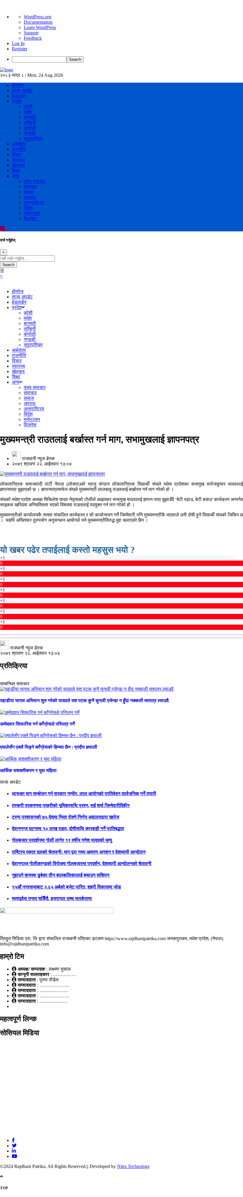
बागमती (30, 117)
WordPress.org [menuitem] (37, 16)
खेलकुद (18, 165)
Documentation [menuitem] (38, 22)
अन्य (15, 175)
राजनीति (19, 149)
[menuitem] (127, 59)
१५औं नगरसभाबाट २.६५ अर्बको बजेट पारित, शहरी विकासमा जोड (66, 886)
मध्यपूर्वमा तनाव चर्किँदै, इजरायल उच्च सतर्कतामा (52, 898)
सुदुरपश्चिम (33, 138)
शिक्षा (16, 170)
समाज (29, 191)
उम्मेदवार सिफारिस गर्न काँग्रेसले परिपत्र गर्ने (37, 723)
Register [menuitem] (19, 48)
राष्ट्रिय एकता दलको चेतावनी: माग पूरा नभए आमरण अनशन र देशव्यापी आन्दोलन (79, 851)
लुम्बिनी (30, 122)
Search (8, 265)
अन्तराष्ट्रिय (34, 202)
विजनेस (30, 218)
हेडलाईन (19, 95)
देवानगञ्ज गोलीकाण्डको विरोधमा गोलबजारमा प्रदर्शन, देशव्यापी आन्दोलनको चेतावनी (81, 863)
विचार (17, 154)
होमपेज (17, 85)
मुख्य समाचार (35, 181)
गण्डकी (30, 133)
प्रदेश (17, 101)
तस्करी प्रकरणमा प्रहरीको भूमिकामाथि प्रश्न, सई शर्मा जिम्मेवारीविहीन (71, 805)
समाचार (30, 186)
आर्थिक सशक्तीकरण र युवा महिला (28, 770)
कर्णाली (30, 127)
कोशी (28, 106)
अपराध (29, 197)
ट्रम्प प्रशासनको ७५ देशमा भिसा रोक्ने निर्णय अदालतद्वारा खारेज (65, 817)
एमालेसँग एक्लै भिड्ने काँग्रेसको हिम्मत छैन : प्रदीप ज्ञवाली (48, 747)
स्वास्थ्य (18, 159)
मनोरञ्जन (32, 213)
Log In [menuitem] (18, 43)
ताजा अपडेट (22, 90)
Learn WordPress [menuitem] (40, 27)
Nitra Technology (133, 1166)
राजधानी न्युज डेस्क (38, 458)
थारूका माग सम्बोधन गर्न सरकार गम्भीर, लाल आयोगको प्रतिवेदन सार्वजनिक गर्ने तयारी (84, 793)
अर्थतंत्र (19, 143)
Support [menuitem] (31, 32)
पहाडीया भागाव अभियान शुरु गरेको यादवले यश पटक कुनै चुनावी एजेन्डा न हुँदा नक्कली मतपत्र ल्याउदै (84, 700)
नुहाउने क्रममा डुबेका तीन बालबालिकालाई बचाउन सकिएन (60, 875)
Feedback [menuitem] (33, 38)
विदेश (28, 207)
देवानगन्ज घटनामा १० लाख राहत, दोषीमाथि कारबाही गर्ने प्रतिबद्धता (68, 828)
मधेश (28, 111)
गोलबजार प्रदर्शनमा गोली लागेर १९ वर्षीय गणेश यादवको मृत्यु (62, 840)
